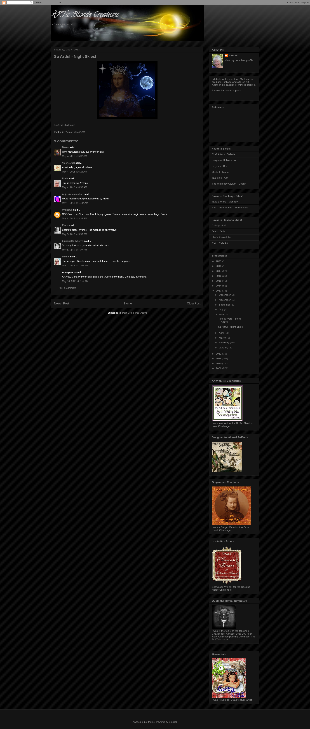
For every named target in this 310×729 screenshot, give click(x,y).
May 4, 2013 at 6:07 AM (74, 156)
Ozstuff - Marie (220, 172)
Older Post (193, 303)
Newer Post (61, 303)
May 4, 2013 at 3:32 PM (74, 218)
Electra (66, 225)
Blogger (173, 722)
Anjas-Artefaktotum (72, 194)
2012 (219, 353)
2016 (219, 275)
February (224, 342)
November (225, 299)
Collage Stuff (219, 225)
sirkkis (65, 256)
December (225, 294)
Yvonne (233, 55)
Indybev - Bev (219, 166)
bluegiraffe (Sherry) (72, 241)
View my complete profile (239, 60)
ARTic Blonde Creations (84, 15)
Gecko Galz (218, 231)
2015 (219, 280)
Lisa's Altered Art (221, 237)
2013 (219, 290)
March (223, 337)
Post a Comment (67, 288)
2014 (219, 285)
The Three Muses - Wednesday (230, 207)
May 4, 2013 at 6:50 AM (74, 187)
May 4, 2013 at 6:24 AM (74, 171)
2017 (219, 271)
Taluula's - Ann (220, 177)
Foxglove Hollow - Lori (224, 160)
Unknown (67, 209)
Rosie (65, 178)
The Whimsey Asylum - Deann (229, 183)
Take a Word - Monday (225, 201)
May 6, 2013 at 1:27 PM (74, 250)
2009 (219, 368)
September (225, 304)
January (224, 347)
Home (128, 303)
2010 (219, 363)
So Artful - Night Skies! (230, 326)
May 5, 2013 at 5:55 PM (74, 234)
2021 (219, 261)
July (221, 309)
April (222, 332)
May (221, 314)
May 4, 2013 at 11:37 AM (75, 203)
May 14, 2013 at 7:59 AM (75, 281)
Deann (65, 147)
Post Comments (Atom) (134, 312)
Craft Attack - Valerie (223, 154)
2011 (219, 358)
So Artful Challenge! (64, 125)
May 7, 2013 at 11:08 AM (75, 265)
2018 (219, 266)
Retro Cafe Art (220, 243)
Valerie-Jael (68, 163)
